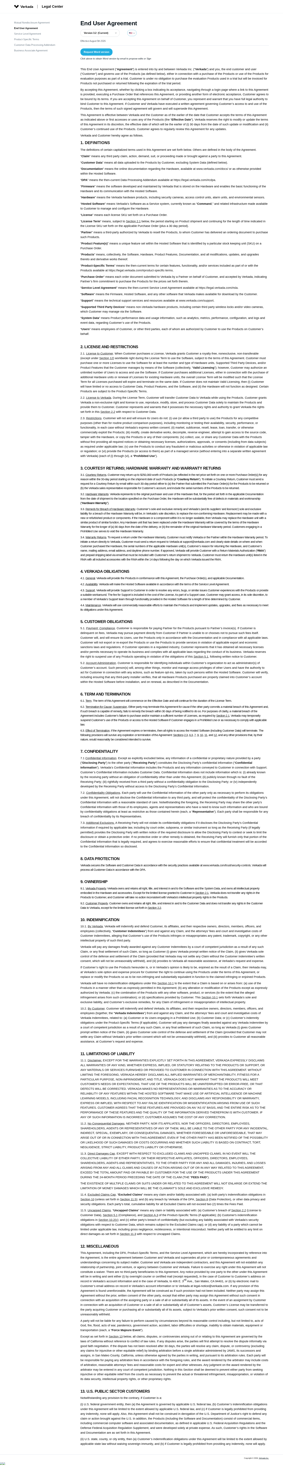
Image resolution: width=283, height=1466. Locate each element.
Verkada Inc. (264, 1458)
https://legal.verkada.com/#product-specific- (137, 270)
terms (169, 270)
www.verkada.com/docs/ (212, 168)
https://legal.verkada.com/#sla (218, 287)
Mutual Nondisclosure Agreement (32, 22)
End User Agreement (26, 28)
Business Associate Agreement (30, 50)
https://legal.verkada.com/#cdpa (194, 180)
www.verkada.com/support (196, 300)
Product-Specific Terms (26, 39)
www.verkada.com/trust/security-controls (227, 865)
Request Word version (96, 52)
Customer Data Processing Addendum (34, 44)
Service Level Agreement (27, 33)
